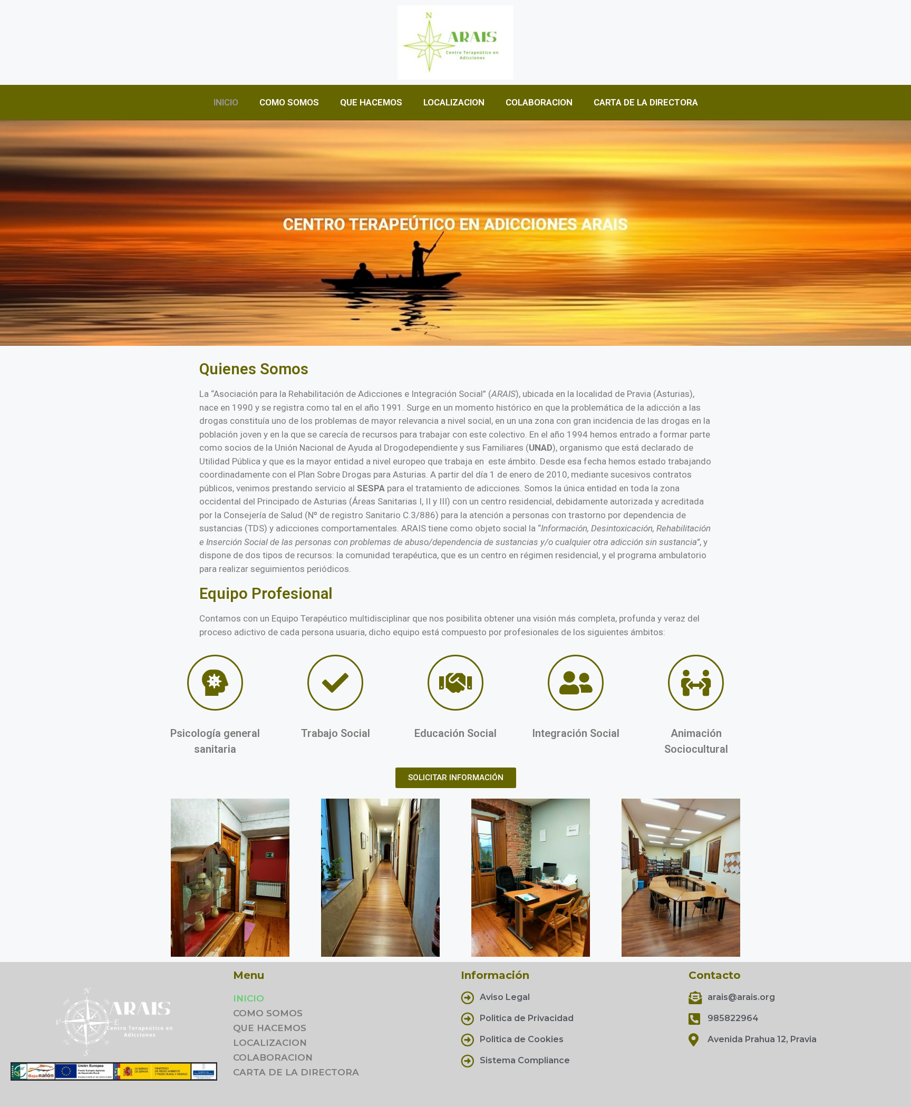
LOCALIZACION (453, 102)
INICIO (226, 102)
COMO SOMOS (289, 102)
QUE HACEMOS (371, 102)
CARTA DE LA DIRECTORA (646, 102)
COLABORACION (539, 102)
